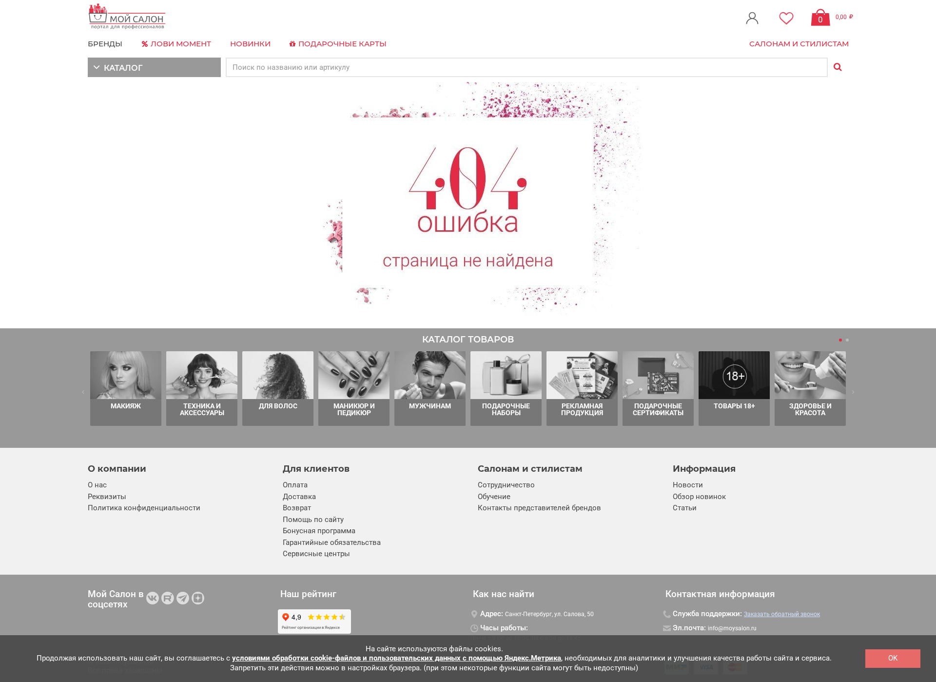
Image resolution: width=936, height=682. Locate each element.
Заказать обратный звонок (782, 614)
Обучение (494, 496)
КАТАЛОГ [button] (121, 68)
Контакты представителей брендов (539, 507)
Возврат (297, 507)
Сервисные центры (316, 553)
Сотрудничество (506, 485)
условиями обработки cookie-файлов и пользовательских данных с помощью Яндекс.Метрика (396, 658)
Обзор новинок (699, 496)
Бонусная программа (319, 530)
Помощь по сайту (313, 519)
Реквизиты (107, 496)
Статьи (685, 507)
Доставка (299, 496)
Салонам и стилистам (799, 43)
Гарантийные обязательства (332, 542)
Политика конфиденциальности (144, 507)
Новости (688, 485)
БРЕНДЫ (105, 43)
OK (892, 658)
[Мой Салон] (127, 16)
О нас (97, 485)
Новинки (250, 43)
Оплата (295, 485)
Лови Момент (180, 43)
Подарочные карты (341, 43)
